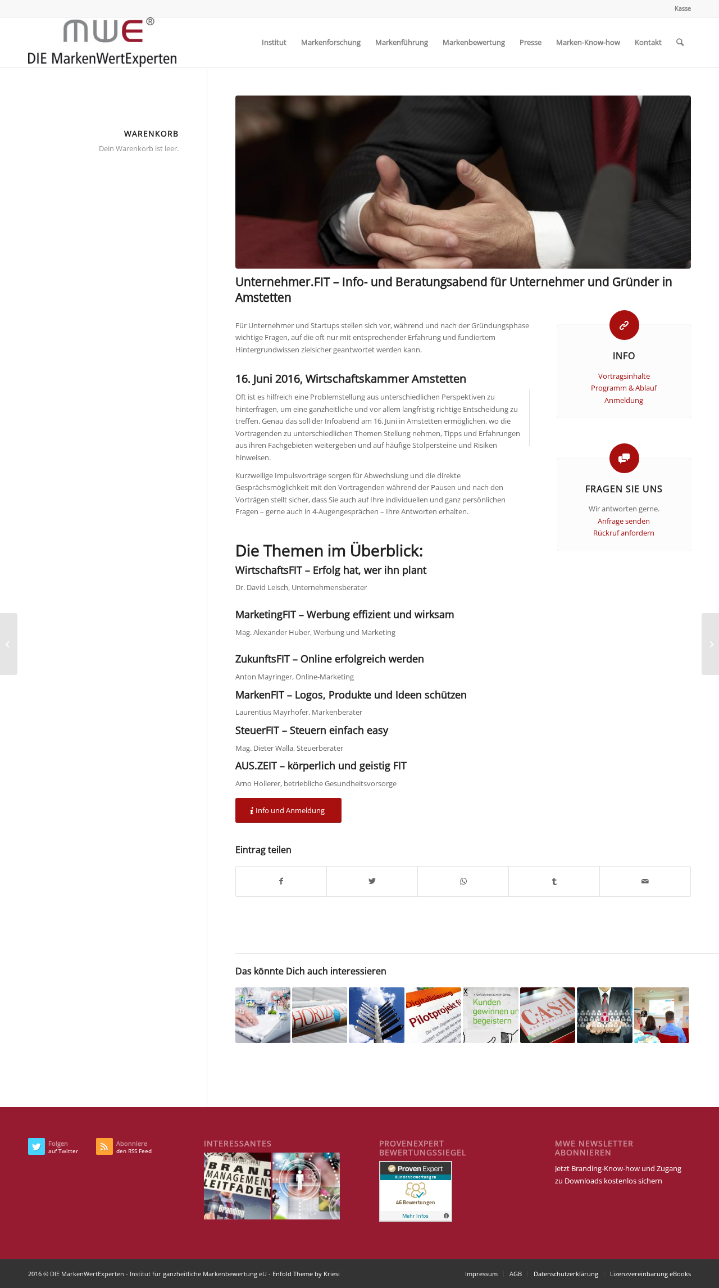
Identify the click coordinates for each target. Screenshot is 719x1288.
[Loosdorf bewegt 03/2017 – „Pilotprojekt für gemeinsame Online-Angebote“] (433, 1014)
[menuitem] (680, 8)
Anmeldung (623, 400)
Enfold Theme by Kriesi (306, 1273)
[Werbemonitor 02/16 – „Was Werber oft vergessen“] (8, 644)
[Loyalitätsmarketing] (604, 1014)
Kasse (683, 8)
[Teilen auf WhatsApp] (463, 881)
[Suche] (680, 42)
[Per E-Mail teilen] (645, 881)
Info (624, 356)
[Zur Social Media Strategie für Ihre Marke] (262, 1014)
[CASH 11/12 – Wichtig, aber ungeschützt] (547, 1014)
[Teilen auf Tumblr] (554, 881)
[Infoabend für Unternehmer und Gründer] (463, 182)
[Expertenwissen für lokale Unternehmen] (490, 1014)
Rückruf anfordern (623, 533)
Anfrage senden (624, 521)
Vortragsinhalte (624, 376)
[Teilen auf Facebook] (281, 881)
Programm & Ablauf (624, 388)
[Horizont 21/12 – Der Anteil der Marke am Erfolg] (319, 1014)
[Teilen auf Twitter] (372, 881)
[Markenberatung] (376, 1014)
